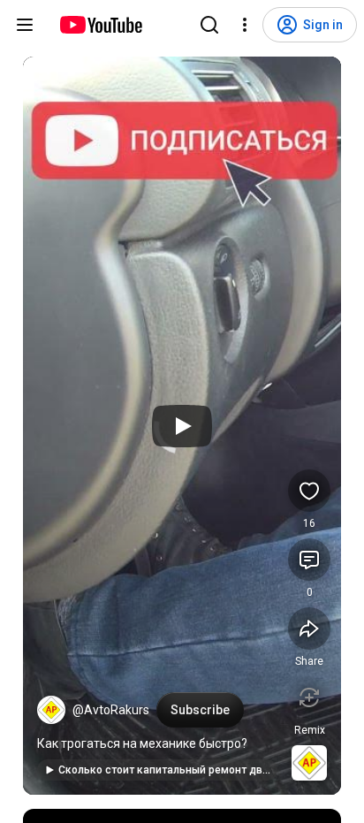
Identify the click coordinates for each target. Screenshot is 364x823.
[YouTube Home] (100, 25)
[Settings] (244, 24)
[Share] (309, 628)
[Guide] (24, 24)
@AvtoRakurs (110, 710)
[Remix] (309, 697)
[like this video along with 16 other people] (309, 490)
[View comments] (309, 559)
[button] (51, 710)
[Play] (182, 426)
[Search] (209, 24)
